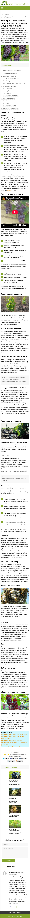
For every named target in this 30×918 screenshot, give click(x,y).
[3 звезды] (6, 754)
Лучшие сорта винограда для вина (11, 740)
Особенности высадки (8, 76)
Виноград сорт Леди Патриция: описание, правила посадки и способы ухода (14, 816)
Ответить (12, 907)
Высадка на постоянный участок (14, 83)
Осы (6, 103)
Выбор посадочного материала (14, 81)
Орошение (7, 88)
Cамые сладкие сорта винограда (11, 746)
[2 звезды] (4, 754)
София (9, 190)
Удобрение (8, 91)
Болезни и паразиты (8, 98)
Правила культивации (8, 86)
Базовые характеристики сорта (11, 70)
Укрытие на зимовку (10, 95)
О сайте (19, 912)
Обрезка (7, 93)
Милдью (7, 101)
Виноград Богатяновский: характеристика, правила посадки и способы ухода (13, 799)
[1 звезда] (3, 754)
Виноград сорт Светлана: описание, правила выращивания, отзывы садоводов (15, 831)
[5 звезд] (8, 754)
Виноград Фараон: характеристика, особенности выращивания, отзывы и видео (14, 783)
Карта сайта (12, 912)
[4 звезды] (7, 754)
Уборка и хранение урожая (9, 108)
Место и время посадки (11, 78)
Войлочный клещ (9, 105)
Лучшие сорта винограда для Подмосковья (14, 734)
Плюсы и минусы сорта (9, 73)
